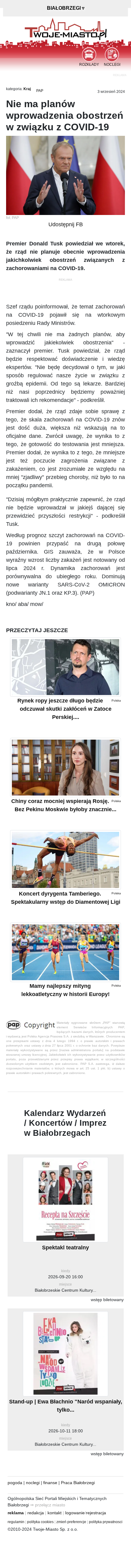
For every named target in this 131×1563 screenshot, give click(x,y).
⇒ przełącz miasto (47, 1504)
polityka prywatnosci (105, 1522)
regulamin (16, 1522)
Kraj (27, 89)
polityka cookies (40, 1522)
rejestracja (96, 1512)
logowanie (75, 1512)
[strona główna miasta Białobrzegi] (66, 29)
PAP (39, 91)
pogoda (15, 1482)
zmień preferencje (71, 1522)
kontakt (55, 1512)
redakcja (35, 1512)
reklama (16, 1512)
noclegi (33, 1482)
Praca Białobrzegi (78, 1482)
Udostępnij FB (65, 224)
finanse (50, 1482)
